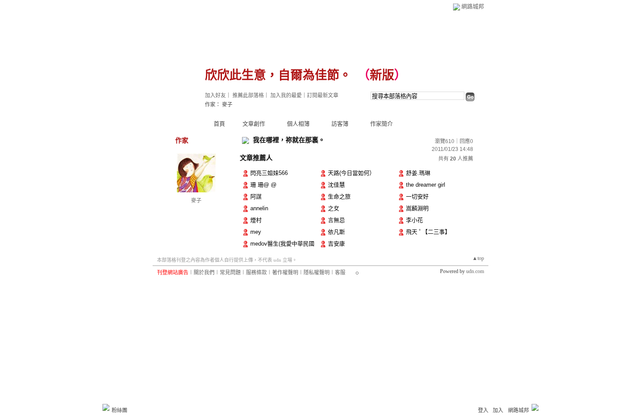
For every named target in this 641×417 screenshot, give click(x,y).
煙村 (256, 220)
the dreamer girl (425, 184)
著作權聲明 (285, 273)
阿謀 (256, 196)
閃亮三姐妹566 (269, 173)
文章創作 (253, 123)
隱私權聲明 (316, 273)
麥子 (196, 201)
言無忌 (336, 220)
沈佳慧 (336, 184)
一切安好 (417, 196)
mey (255, 232)
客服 (340, 273)
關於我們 (204, 273)
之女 (333, 208)
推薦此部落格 (248, 95)
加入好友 (215, 95)
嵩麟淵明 (417, 208)
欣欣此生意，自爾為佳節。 (278, 75)
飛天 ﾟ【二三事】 (428, 232)
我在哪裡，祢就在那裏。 (289, 140)
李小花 (414, 220)
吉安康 (336, 243)
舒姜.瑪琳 (418, 173)
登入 (483, 410)
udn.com (475, 271)
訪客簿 (339, 123)
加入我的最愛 (286, 95)
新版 (382, 75)
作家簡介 (381, 123)
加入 (498, 410)
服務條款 (256, 273)
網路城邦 (472, 6)
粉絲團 (119, 410)
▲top (478, 258)
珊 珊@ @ (267, 184)
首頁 (219, 123)
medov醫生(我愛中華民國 (282, 243)
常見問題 (230, 273)
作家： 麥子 (218, 105)
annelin (259, 208)
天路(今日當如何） (351, 173)
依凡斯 (336, 232)
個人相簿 (298, 123)
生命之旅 (339, 196)
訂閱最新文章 (322, 95)
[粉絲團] (105, 407)
